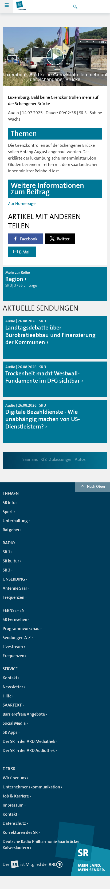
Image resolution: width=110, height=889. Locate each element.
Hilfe (7, 696)
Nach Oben (96, 486)
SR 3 (6, 570)
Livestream (13, 646)
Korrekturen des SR (20, 832)
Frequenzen (13, 597)
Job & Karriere (16, 796)
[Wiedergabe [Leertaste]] (55, 56)
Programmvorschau (21, 628)
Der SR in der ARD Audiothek (29, 750)
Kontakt (10, 678)
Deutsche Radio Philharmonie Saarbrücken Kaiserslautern (42, 845)
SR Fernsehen (15, 619)
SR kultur (11, 561)
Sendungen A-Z (17, 637)
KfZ (44, 459)
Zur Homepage (22, 203)
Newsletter (13, 687)
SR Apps (10, 732)
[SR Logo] (21, 6)
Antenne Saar (15, 588)
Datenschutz (14, 823)
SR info (9, 502)
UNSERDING (14, 579)
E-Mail (24, 252)
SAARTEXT (12, 705)
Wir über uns (14, 778)
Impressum (13, 805)
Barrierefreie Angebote (24, 714)
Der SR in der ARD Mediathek (29, 741)
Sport (8, 511)
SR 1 (6, 552)
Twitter (63, 239)
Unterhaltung (15, 520)
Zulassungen (61, 459)
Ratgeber (11, 530)
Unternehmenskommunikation (31, 787)
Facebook (28, 239)
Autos (80, 459)
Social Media (14, 723)
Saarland (30, 459)
